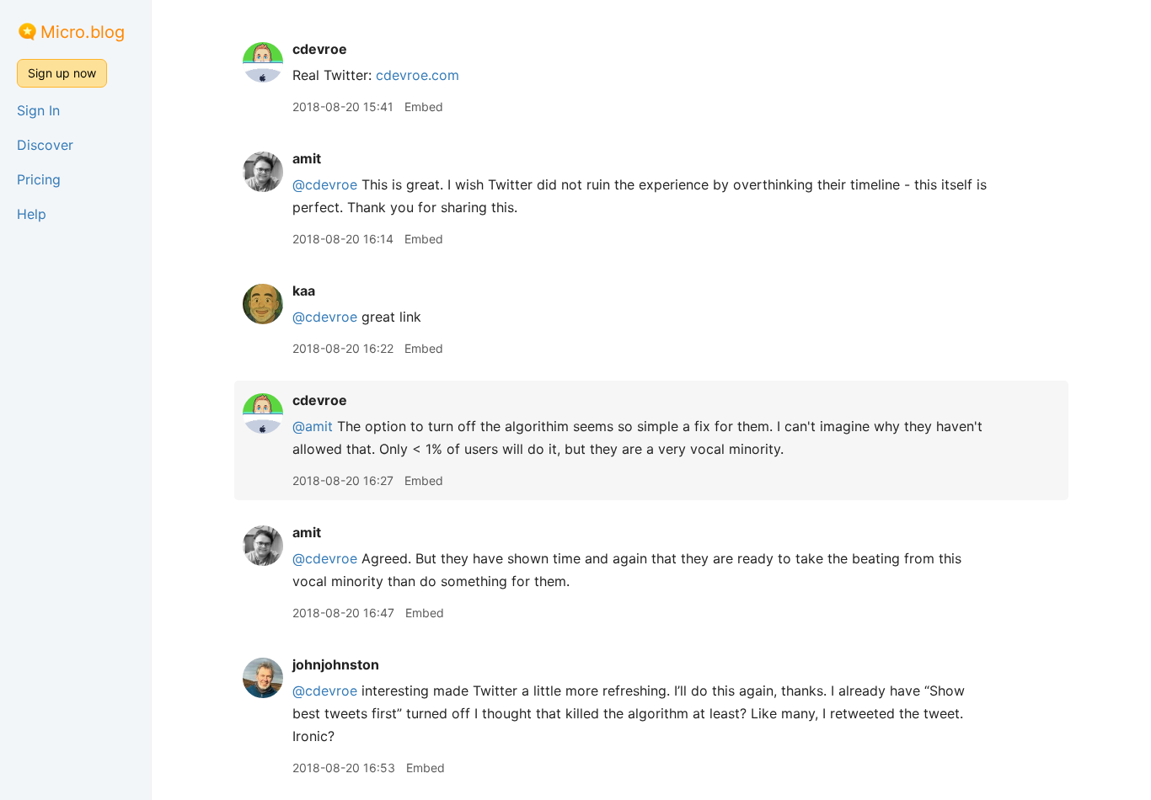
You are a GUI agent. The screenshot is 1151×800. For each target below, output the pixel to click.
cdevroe (319, 48)
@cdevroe (324, 184)
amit (306, 158)
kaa (303, 290)
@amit (312, 426)
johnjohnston (335, 664)
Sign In (38, 110)
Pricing (39, 179)
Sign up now (62, 73)
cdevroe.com (417, 75)
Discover (45, 144)
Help (31, 213)
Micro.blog (82, 32)
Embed (423, 106)
